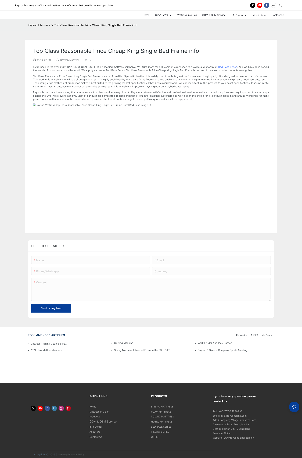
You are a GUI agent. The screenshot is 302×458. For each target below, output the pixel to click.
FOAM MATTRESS (161, 411)
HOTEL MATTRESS (161, 421)
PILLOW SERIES (160, 431)
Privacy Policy (76, 454)
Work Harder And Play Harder (215, 342)
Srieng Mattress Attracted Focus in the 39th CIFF (142, 350)
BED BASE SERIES (161, 426)
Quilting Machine (123, 342)
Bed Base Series (227, 66)
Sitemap (62, 454)
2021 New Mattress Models (46, 350)
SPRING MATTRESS (162, 406)
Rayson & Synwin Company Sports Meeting (222, 350)
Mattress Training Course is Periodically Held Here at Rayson (48, 343)
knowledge (241, 335)
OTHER (155, 436)
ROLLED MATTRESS (162, 416)
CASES (254, 335)
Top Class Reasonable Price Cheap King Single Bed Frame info (95, 25)
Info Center (267, 335)
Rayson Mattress (39, 25)
